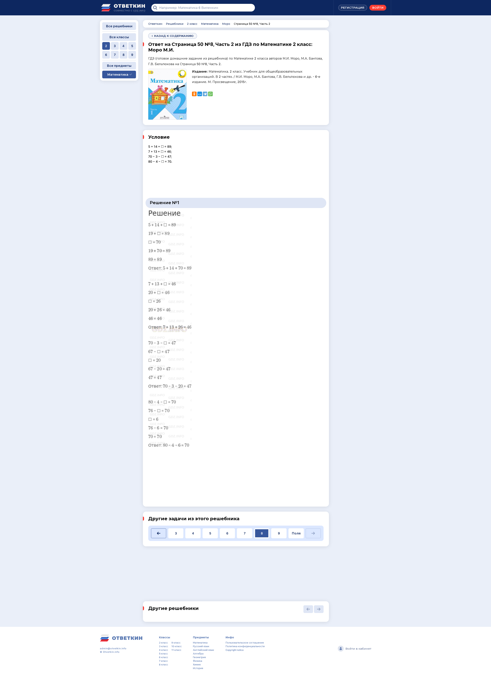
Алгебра (198, 653)
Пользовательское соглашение (245, 642)
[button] (158, 533)
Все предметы (119, 66)
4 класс (163, 650)
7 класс (163, 660)
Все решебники (119, 26)
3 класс (163, 646)
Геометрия (199, 657)
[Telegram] (205, 94)
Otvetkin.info (111, 651)
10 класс (176, 646)
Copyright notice (235, 650)
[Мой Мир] (199, 94)
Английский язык (203, 650)
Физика (197, 660)
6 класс (163, 657)
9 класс (175, 642)
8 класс (163, 664)
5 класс (163, 653)
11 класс (176, 650)
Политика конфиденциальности (245, 646)
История (198, 668)
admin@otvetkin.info (113, 648)
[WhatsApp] (210, 94)
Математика (200, 642)
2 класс (163, 642)
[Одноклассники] (194, 94)
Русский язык (201, 646)
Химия (197, 664)
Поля (296, 533)
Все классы (119, 37)
